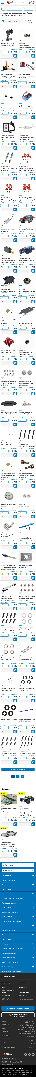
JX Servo (14, 295)
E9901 (20, 80)
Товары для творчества (10, 912)
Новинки (5, 789)
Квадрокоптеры (6, 983)
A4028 (21, 725)
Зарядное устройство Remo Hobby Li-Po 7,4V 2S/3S (8, 137)
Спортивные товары (9, 907)
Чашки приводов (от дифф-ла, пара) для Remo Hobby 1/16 (27, 475)
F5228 (20, 602)
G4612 (21, 295)
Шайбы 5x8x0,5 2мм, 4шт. (9, 719)
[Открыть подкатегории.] (32, 875)
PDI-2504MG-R (5, 295)
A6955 (3, 172)
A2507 (21, 172)
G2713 (3, 479)
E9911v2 (3, 49)
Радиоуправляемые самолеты (7, 991)
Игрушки (5, 894)
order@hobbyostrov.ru (27, 1025)
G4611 (21, 356)
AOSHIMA (14, 848)
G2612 (3, 510)
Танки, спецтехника (9, 885)
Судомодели (6, 889)
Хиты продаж (6, 1031)
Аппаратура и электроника (11, 921)
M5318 (21, 694)
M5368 (21, 418)
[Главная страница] (3, 8)
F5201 (2, 755)
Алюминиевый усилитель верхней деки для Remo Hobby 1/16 (27, 536)
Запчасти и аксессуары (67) (27, 808)
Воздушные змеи (24, 995)
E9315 (20, 111)
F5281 (20, 448)
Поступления (5, 1024)
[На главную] (11, 2)
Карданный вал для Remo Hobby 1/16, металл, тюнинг (27, 721)
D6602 (21, 233)
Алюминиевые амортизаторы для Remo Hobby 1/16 (9, 168)
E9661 (2, 233)
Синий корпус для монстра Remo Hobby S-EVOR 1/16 (26, 260)
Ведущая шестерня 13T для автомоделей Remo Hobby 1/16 (8, 475)
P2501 (3, 418)
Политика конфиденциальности (28, 1047)
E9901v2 (3, 80)
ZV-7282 (3, 817)
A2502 (3, 571)
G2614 (21, 510)
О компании (31, 1036)
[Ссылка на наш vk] (29, 1054)
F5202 (2, 633)
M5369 (3, 387)
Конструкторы (5, 995)
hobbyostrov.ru (18, 1068)
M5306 (3, 725)
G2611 (21, 387)
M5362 (3, 448)
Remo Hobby (13, 49)
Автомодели (23, 983)
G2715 (3, 325)
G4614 (3, 111)
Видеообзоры (6, 1038)
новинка (3, 793)
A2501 (21, 325)
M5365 (3, 694)
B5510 (3, 663)
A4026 (21, 540)
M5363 (3, 540)
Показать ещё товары (18, 769)
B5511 (21, 633)
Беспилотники (7, 875)
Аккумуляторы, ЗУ (8, 916)
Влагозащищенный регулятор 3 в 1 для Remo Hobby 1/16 (27, 76)
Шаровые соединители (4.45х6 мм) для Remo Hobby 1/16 (8, 383)
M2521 (21, 479)
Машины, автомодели (9, 880)
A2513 (21, 203)
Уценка (4, 1042)
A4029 (3, 356)
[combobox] (18, 865)
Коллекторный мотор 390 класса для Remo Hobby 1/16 (8, 229)
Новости (4, 1021)
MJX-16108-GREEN (24, 817)
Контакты (32, 1040)
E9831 (2, 264)
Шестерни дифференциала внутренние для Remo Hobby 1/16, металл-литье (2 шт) (8, 108)
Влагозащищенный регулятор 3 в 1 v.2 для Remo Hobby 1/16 (8, 76)
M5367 (21, 663)
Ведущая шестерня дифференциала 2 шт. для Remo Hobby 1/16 (26, 383)
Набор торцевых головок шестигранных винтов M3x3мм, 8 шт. (27, 598)
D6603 (21, 264)
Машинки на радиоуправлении (6, 998)
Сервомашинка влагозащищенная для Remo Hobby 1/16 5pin (8, 260)
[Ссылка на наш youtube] (33, 1054)
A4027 (21, 571)
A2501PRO (22, 141)
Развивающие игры (9, 903)
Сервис (32, 1043)
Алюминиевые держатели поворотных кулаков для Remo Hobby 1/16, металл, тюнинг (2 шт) (9, 200)
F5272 (20, 755)
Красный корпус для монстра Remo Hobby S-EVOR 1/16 (26, 229)
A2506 (3, 203)
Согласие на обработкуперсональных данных (8, 1046)
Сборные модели (24, 992)
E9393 (2, 141)
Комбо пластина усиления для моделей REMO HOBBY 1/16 (26, 137)
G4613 (21, 49)
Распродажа (5, 1035)
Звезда (15, 817)
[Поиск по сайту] (23, 2)
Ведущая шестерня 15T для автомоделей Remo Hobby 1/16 (8, 321)
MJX (34, 817)
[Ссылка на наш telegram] (25, 1054)
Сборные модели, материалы (12, 898)
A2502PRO (4, 602)
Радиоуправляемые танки (7, 986)
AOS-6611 (4, 848)
